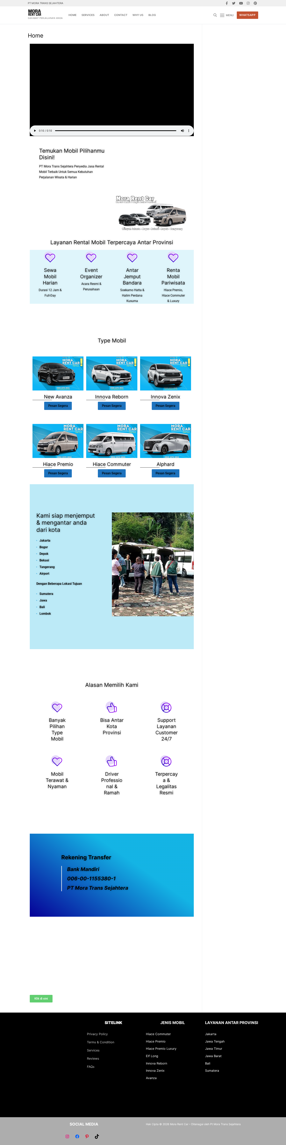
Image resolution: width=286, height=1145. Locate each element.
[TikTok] (96, 1136)
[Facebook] (227, 3)
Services (93, 1050)
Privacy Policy (97, 1034)
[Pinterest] (255, 3)
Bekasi (44, 560)
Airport (44, 573)
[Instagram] (248, 3)
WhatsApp (247, 15)
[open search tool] (215, 15)
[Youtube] (241, 3)
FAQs (90, 1067)
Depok (43, 554)
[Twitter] (234, 3)
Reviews (93, 1058)
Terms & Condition (100, 1042)
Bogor (43, 547)
